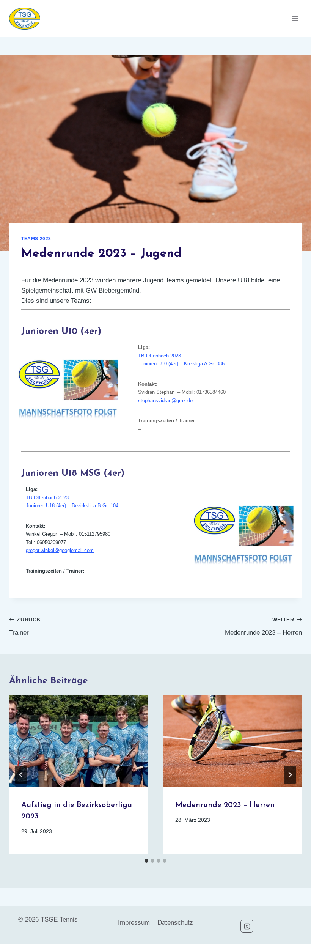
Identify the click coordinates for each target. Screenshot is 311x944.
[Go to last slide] (21, 775)
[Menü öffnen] (295, 18)
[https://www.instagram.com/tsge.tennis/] (246, 926)
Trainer (25, 627)
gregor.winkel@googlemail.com (60, 550)
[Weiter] (290, 775)
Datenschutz (175, 922)
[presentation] (78, 741)
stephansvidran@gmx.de (165, 400)
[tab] (146, 861)
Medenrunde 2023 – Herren (263, 627)
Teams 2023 (36, 238)
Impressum (134, 922)
